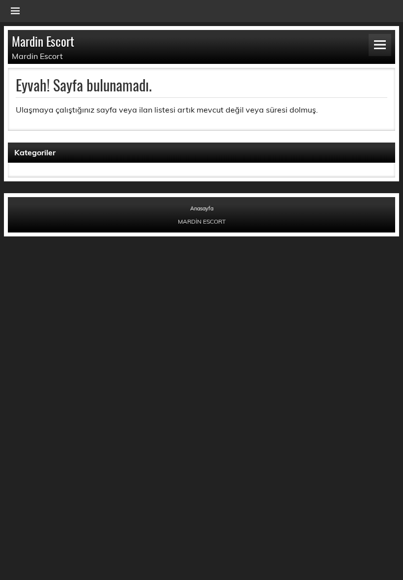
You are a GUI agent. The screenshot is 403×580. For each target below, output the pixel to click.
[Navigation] (15, 11)
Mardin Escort (43, 40)
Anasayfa (201, 208)
